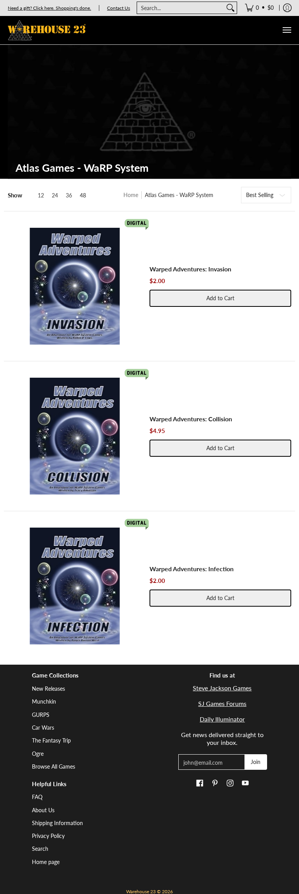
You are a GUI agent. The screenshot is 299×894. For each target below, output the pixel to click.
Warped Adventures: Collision (191, 418)
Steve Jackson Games (222, 688)
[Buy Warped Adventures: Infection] (75, 586)
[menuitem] (259, 8)
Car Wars (43, 727)
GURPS (40, 714)
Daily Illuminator (222, 719)
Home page (46, 862)
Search (40, 848)
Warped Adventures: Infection (192, 568)
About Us (43, 810)
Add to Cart (220, 298)
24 (55, 195)
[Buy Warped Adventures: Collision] (75, 436)
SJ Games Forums (222, 703)
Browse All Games (53, 766)
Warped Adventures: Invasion (190, 269)
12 (41, 195)
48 (83, 195)
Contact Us (118, 8)
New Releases (48, 688)
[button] (199, 783)
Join (255, 761)
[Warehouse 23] (47, 30)
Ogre (38, 753)
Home (130, 195)
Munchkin (44, 701)
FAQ (37, 797)
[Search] (230, 8)
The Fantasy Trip (51, 740)
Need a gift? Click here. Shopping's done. (49, 8)
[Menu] (286, 30)
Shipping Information (57, 823)
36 (69, 195)
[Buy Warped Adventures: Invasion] (75, 286)
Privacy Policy (48, 835)
